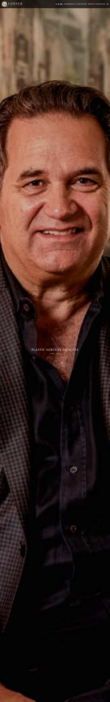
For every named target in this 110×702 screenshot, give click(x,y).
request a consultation (96, 4)
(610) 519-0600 (82, 4)
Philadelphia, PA (70, 4)
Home (52, 353)
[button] (108, 4)
